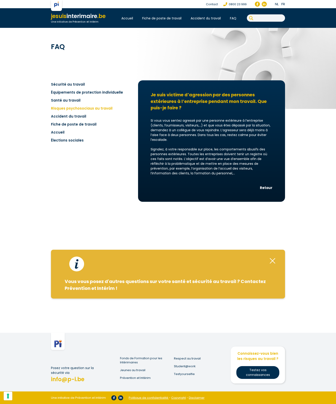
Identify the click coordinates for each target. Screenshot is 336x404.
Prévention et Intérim (135, 378)
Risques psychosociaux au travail (81, 108)
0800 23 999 (237, 4)
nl (277, 4)
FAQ (233, 18)
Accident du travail (206, 18)
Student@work (185, 366)
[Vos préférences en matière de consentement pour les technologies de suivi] (8, 396)
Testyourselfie (184, 374)
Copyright (178, 398)
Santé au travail (65, 100)
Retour (266, 187)
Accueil (127, 18)
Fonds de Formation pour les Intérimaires (141, 360)
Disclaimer (197, 398)
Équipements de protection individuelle (87, 92)
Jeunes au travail (132, 370)
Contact (212, 4)
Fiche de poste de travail (161, 18)
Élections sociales (67, 140)
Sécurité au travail (68, 84)
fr (283, 4)
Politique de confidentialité (148, 398)
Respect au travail (187, 359)
